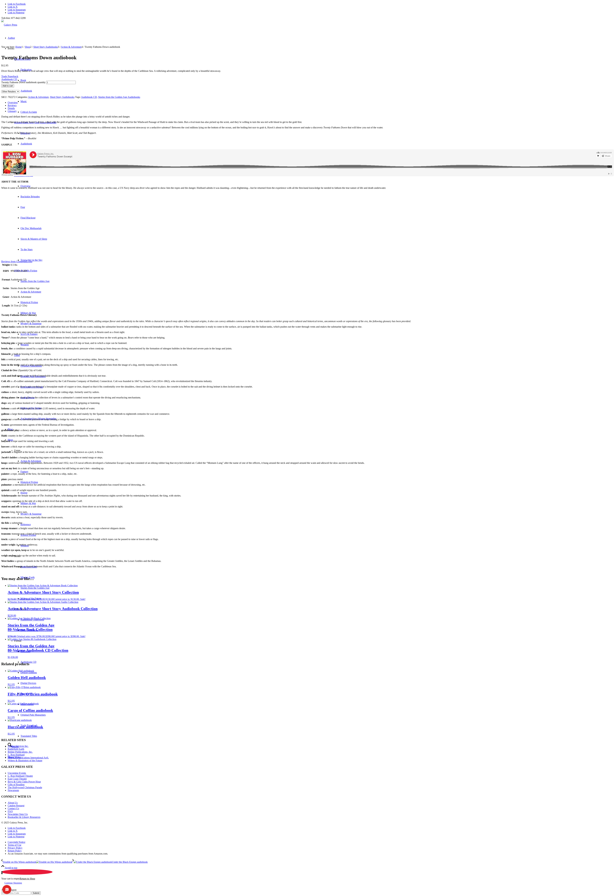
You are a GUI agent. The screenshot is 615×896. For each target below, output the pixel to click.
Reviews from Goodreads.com (16, 261)
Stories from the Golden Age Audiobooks (119, 97)
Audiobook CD (89, 97)
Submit (36, 893)
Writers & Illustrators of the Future (25, 760)
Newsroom (13, 790)
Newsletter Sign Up (18, 814)
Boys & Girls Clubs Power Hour (24, 781)
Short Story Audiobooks (62, 97)
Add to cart (8, 86)
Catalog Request (16, 805)
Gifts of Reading (16, 784)
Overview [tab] (13, 102)
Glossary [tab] (12, 111)
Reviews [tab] (12, 105)
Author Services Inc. (18, 746)
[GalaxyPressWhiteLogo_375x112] (9, 24)
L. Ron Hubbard (16, 754)
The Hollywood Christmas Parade (25, 787)
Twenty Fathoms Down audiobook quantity (23, 82)
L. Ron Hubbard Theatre (20, 776)
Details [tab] (11, 108)
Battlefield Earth (16, 749)
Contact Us (13, 808)
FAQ (10, 811)
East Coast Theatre (17, 778)
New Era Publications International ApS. (28, 757)
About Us (13, 802)
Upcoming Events (17, 773)
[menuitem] (311, 842)
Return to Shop (27, 878)
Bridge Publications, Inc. (20, 751)
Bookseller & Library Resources (24, 817)
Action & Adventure (38, 97)
